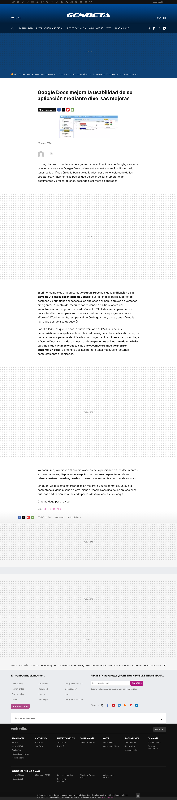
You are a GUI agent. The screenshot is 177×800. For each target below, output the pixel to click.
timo (67, 694)
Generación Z (54, 74)
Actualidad (43, 683)
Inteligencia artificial (74, 683)
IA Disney (48, 665)
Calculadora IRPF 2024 (113, 665)
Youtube (113, 705)
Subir (157, 729)
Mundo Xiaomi (18, 758)
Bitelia (57, 509)
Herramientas (18, 689)
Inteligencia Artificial (74, 699)
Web (50, 517)
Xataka (15, 742)
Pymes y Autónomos (153, 747)
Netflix (15, 699)
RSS (125, 705)
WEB (108, 28)
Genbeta (88, 15)
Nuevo (158, 18)
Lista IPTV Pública (135, 665)
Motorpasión (108, 742)
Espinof (60, 746)
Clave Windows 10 (65, 665)
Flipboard (154, 28)
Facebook (159, 28)
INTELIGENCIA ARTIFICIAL (50, 28)
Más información (109, 797)
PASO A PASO (122, 28)
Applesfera (16, 750)
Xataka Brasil (17, 779)
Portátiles (84, 74)
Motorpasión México (108, 776)
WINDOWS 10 (96, 28)
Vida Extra (39, 746)
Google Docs (75, 517)
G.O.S (47, 509)
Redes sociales (18, 694)
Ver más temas (20, 706)
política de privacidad (128, 689)
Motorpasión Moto (111, 746)
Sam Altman (39, 74)
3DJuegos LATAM (42, 775)
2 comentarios (48, 110)
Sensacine (61, 742)
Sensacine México (65, 775)
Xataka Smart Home (20, 754)
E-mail (72, 110)
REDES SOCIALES (76, 28)
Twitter (149, 28)
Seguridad (43, 689)
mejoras (60, 517)
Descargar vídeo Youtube (88, 665)
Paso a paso (17, 683)
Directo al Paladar (87, 742)
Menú (18, 18)
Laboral (41, 694)
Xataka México (18, 775)
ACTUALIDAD (26, 28)
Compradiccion (131, 750)
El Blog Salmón (154, 742)
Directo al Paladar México (87, 776)
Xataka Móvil (17, 746)
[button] (49, 153)
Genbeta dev (71, 689)
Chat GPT (36, 665)
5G (107, 74)
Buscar (160, 718)
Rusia (66, 74)
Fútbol (125, 74)
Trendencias (130, 742)
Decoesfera (130, 746)
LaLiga (134, 74)
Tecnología (97, 74)
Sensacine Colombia (61, 780)
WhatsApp (43, 699)
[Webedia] (19, 728)
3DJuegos (39, 742)
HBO (74, 74)
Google (115, 74)
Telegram (164, 28)
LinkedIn (136, 705)
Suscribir (137, 683)
